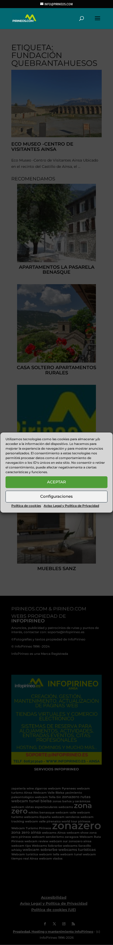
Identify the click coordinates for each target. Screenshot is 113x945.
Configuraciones (56, 496)
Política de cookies (26, 506)
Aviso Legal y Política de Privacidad (71, 506)
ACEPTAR (56, 481)
